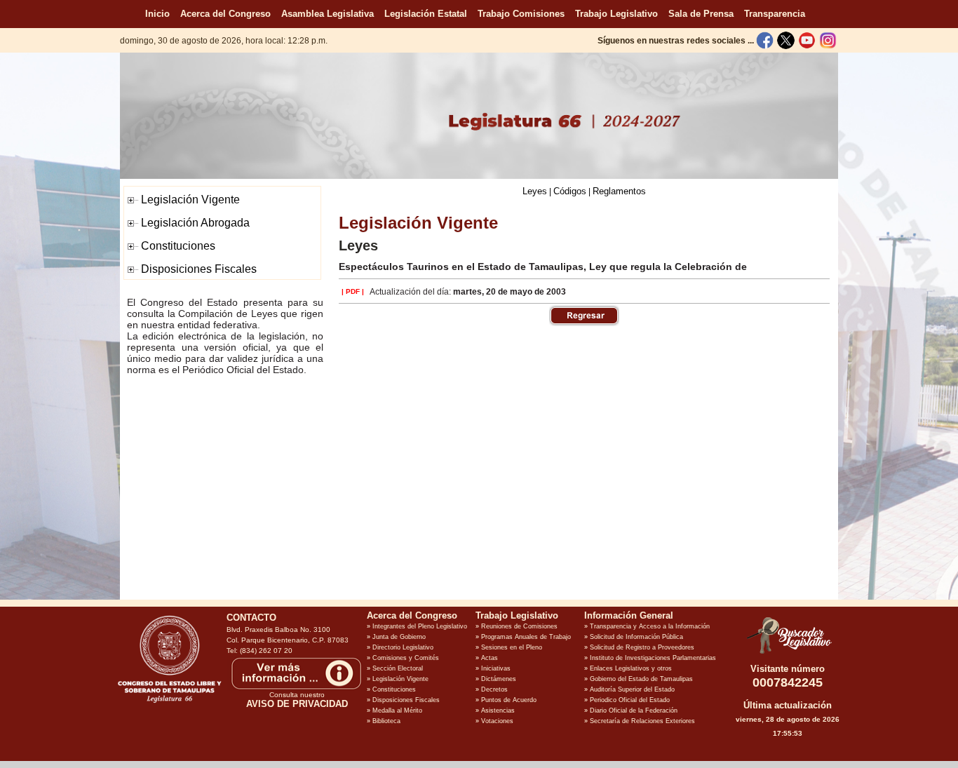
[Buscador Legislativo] (787, 653)
